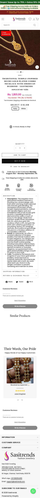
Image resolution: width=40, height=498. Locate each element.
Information (8, 437)
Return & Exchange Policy (16, 275)
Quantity (20, 144)
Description (9, 196)
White (23, 109)
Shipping (16, 100)
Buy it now (20, 161)
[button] (20, 301)
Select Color (20, 105)
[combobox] (20, 25)
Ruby (15, 109)
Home (19, 75)
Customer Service (11, 442)
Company (6, 447)
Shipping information (14, 271)
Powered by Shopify (10, 496)
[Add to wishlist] (3, 322)
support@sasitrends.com (16, 482)
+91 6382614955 (16, 478)
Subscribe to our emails (14, 488)
